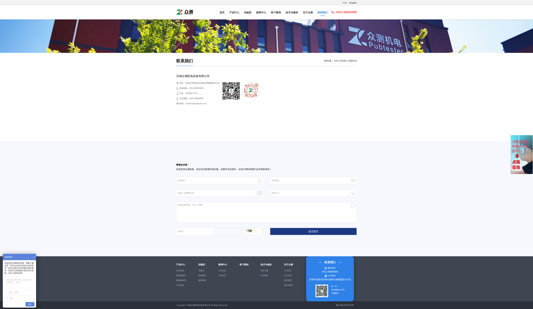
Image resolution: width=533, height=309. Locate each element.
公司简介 (288, 270)
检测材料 (202, 280)
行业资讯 (222, 275)
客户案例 (276, 12)
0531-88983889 (196, 98)
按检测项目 (181, 275)
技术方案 (264, 270)
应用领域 (180, 270)
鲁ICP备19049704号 (345, 305)
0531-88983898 (196, 88)
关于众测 (308, 12)
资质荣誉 (288, 280)
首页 (222, 12)
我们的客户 (289, 285)
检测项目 (202, 275)
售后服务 (264, 275)
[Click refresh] (253, 231)
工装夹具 (180, 285)
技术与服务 (292, 12)
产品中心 (234, 12)
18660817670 (191, 93)
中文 (345, 3)
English (353, 3)
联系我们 (323, 12)
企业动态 (222, 270)
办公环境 (288, 275)
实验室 (248, 12)
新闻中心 (261, 12)
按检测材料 (181, 280)
